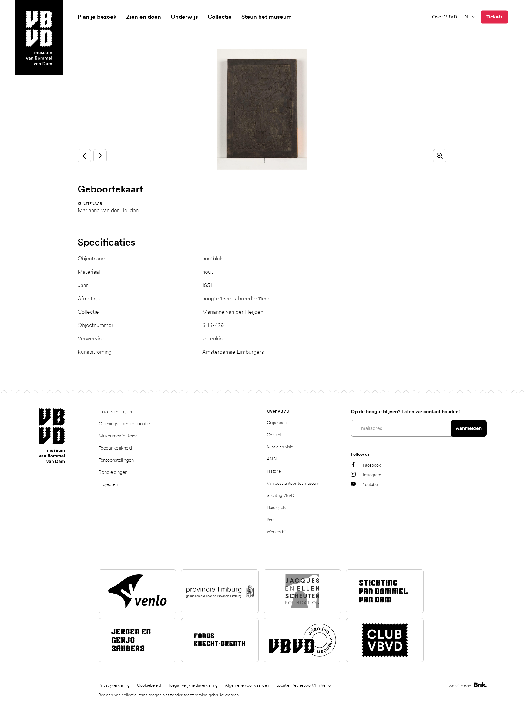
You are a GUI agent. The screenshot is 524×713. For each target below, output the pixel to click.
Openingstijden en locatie (124, 424)
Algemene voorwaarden (247, 685)
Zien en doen (143, 16)
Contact (274, 434)
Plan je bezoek (97, 16)
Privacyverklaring (114, 685)
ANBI (272, 459)
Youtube (370, 484)
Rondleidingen (113, 472)
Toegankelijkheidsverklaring (193, 685)
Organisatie (277, 422)
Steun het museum (266, 16)
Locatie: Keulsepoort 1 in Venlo (303, 685)
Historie (274, 471)
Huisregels (276, 507)
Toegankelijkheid (115, 448)
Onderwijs (184, 16)
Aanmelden (469, 428)
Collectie (220, 16)
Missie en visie (280, 446)
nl (468, 17)
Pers (270, 519)
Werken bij (276, 531)
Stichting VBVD (280, 495)
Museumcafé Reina (118, 436)
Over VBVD (444, 17)
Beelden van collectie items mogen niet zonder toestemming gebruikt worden (169, 694)
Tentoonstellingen (116, 460)
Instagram (372, 474)
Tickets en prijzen (116, 411)
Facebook (372, 465)
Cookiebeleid (149, 685)
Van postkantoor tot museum (293, 483)
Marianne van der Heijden (108, 210)
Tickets (494, 17)
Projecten (108, 484)
